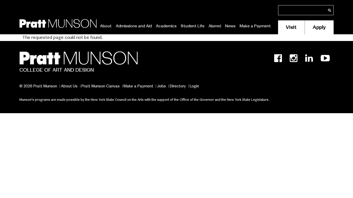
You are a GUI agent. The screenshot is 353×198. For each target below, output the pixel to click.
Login (194, 86)
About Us (69, 86)
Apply (319, 27)
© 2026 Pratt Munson (38, 86)
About (106, 26)
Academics (166, 26)
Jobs (161, 86)
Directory (178, 86)
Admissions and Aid (134, 26)
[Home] (58, 22)
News (230, 26)
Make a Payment (255, 26)
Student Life (192, 26)
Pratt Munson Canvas (100, 86)
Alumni (215, 26)
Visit (291, 27)
